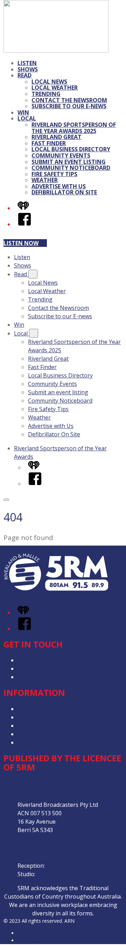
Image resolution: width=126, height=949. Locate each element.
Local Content (36, 742)
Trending (46, 94)
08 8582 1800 (63, 866)
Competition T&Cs (41, 717)
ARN (23, 933)
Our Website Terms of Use (53, 734)
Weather (44, 180)
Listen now (21, 243)
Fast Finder (48, 143)
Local (27, 118)
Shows (28, 69)
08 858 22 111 (54, 874)
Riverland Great (56, 137)
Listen (27, 63)
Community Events (60, 155)
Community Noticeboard (70, 168)
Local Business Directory (70, 149)
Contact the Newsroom (69, 100)
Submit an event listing (68, 162)
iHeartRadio (31, 940)
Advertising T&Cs (40, 725)
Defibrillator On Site (64, 192)
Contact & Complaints (46, 660)
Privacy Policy (35, 709)
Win (23, 112)
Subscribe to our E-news (68, 106)
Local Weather (54, 87)
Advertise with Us (58, 186)
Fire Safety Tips (54, 174)
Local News (49, 81)
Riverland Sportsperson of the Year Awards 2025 (73, 128)
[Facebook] (24, 224)
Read (24, 75)
